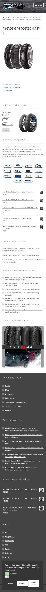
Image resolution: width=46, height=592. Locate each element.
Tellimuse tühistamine (13, 406)
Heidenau (8, 553)
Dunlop (8, 549)
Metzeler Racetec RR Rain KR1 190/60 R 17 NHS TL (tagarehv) (11, 87)
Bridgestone (9, 537)
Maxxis (7, 557)
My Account (9, 394)
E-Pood (13, 17)
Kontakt (8, 410)
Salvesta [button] (22, 583)
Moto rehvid (21, 17)
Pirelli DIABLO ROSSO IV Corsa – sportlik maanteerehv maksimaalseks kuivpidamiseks (23, 279)
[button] (7, 573)
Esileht (7, 17)
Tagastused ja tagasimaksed (15, 402)
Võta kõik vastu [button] (33, 583)
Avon (7, 532)
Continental (9, 541)
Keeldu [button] (10, 583)
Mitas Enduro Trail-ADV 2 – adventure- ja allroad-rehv (22, 289)
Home (7, 386)
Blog (7, 390)
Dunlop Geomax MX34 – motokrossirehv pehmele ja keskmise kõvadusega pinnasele (22, 305)
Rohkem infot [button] (10, 570)
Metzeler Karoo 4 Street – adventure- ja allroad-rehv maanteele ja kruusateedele (22, 299)
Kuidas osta (9, 398)
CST (6, 545)
